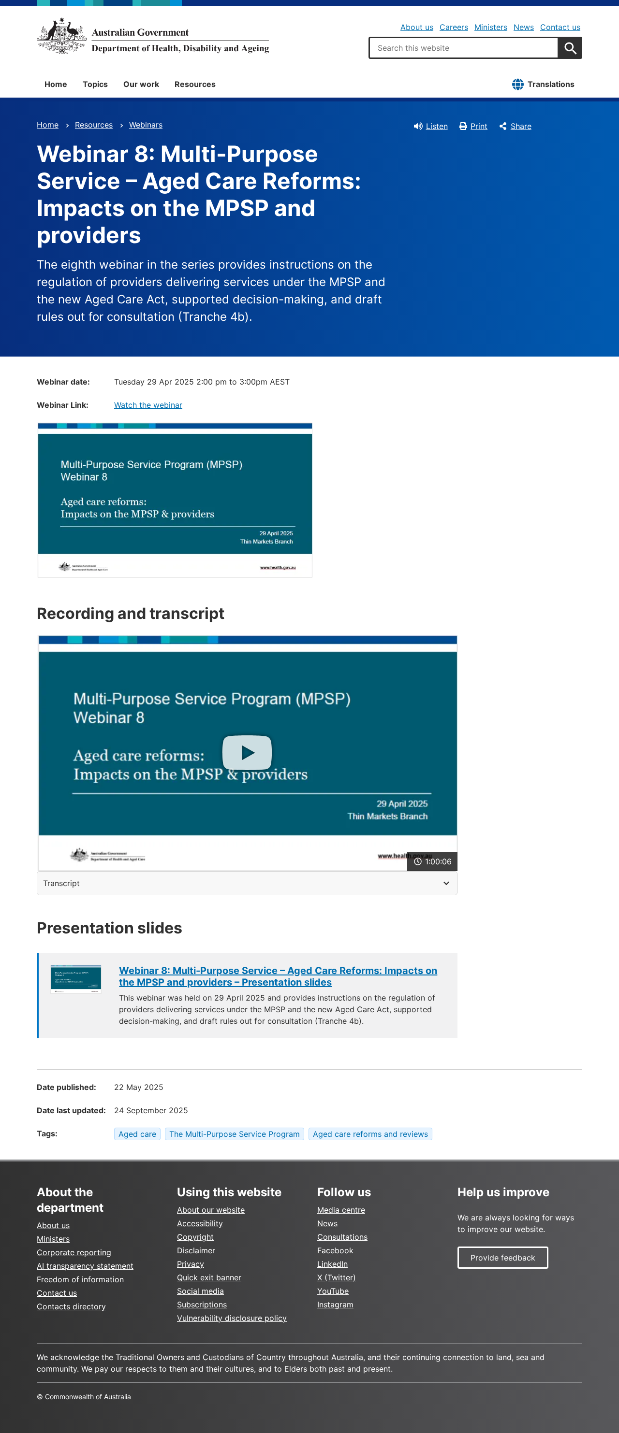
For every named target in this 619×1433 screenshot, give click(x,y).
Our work (141, 84)
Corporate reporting (74, 1252)
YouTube (333, 1291)
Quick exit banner (209, 1277)
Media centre (341, 1210)
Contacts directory (71, 1306)
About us (416, 27)
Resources (195, 84)
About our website (211, 1210)
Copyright (195, 1237)
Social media (200, 1291)
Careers (454, 27)
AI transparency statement (85, 1266)
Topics (95, 84)
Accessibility (200, 1223)
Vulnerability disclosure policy (232, 1318)
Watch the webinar (148, 405)
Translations (551, 84)
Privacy (190, 1264)
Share (521, 126)
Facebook (335, 1250)
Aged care (137, 1134)
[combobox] (463, 48)
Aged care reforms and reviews (370, 1134)
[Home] (153, 35)
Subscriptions (202, 1304)
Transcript (61, 883)
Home (55, 84)
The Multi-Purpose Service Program (234, 1134)
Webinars (145, 124)
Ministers (490, 27)
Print (479, 126)
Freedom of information (80, 1279)
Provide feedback (503, 1257)
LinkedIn (332, 1264)
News (524, 27)
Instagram (335, 1304)
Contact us (560, 27)
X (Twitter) (336, 1277)
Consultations (342, 1237)
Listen (437, 126)
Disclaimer (196, 1250)
